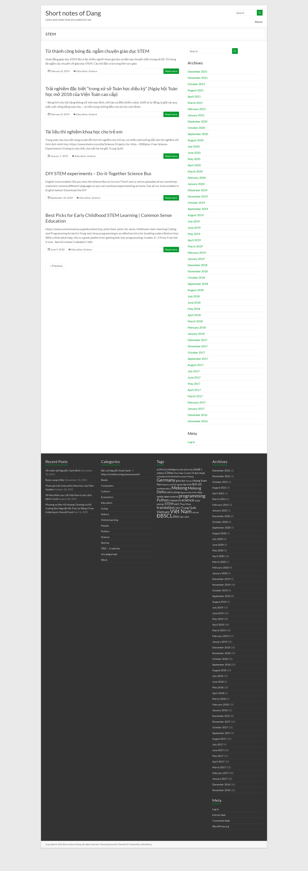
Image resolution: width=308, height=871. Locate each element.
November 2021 (198, 77)
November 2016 (198, 421)
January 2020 (196, 184)
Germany (166, 480)
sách (176, 504)
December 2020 (197, 121)
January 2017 (196, 408)
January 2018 (196, 333)
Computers (107, 485)
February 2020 (197, 177)
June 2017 (194, 377)
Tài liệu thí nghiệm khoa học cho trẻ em (83, 131)
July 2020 (194, 146)
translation (166, 507)
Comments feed (221, 820)
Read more (171, 71)
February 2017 (197, 402)
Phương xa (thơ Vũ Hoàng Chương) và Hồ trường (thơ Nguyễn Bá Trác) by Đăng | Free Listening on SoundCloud (69, 508)
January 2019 (196, 258)
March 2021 (195, 102)
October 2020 (196, 127)
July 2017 (194, 371)
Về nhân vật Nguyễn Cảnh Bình (62, 470)
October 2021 (196, 84)
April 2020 (194, 165)
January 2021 (196, 115)
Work (104, 559)
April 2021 (194, 96)
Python (163, 500)
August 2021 (196, 90)
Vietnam (163, 512)
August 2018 (196, 290)
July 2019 (194, 221)
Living (104, 508)
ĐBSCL (165, 516)
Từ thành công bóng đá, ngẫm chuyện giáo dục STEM (97, 51)
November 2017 (198, 346)
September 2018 (198, 283)
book (197, 469)
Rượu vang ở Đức (55, 479)
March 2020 (195, 171)
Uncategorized (109, 554)
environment (172, 476)
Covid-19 (189, 472)
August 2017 (196, 365)
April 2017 (194, 390)
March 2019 (195, 246)
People (105, 525)
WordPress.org (220, 826)
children (161, 473)
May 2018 (194, 308)
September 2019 (198, 208)
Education (82, 71)
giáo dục (180, 480)
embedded (161, 476)
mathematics (164, 488)
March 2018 (195, 321)
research (175, 500)
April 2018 (194, 315)
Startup (105, 542)
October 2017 (196, 352)
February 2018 (197, 327)
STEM (169, 504)
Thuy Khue (185, 504)
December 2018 (197, 265)
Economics (107, 497)
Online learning (109, 519)
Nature (105, 514)
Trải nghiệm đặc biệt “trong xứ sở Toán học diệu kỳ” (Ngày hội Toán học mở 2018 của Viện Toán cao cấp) (111, 91)
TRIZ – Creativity (110, 548)
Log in (191, 442)
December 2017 (197, 340)
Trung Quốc (188, 508)
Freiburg (190, 476)
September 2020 (198, 134)
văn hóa (195, 512)
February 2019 (197, 252)
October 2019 (196, 202)
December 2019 (197, 190)
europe (183, 476)
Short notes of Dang (73, 13)
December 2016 (197, 415)
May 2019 (194, 233)
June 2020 (194, 152)
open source (171, 496)
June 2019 (194, 227)
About (259, 21)
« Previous (56, 265)
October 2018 (196, 277)
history (189, 481)
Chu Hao (178, 472)
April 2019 (194, 240)
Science (93, 71)
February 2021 (197, 109)
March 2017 (195, 396)
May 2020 (194, 159)
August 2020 (196, 140)
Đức (176, 516)
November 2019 (198, 196)
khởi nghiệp (178, 484)
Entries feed (218, 814)
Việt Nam (181, 511)
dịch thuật (200, 473)
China (169, 473)
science (187, 499)
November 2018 (198, 271)
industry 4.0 (167, 484)
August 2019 (196, 215)
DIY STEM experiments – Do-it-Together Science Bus (98, 173)
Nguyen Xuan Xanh (188, 492)
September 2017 (198, 358)
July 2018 (194, 296)
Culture (105, 491)
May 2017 (194, 383)
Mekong (179, 487)
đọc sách (184, 517)
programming (192, 495)
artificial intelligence (168, 469)
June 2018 (194, 302)
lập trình (187, 484)
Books (104, 479)
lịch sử (197, 484)
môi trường (173, 492)
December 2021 (197, 71)
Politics (105, 531)
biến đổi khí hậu (186, 469)
